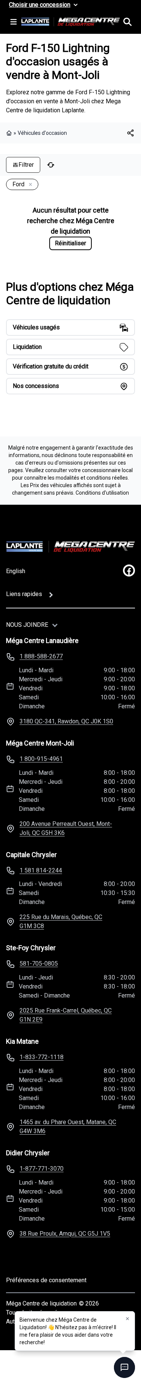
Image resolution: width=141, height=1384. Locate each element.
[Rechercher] (127, 21)
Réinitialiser (70, 243)
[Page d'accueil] (10, 133)
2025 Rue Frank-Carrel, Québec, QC (66, 1015)
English (15, 571)
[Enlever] (29, 184)
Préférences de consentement (46, 1280)
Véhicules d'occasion (42, 133)
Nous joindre (27, 624)
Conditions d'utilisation (102, 493)
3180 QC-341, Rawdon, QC (66, 721)
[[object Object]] (130, 132)
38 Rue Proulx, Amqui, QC (65, 1233)
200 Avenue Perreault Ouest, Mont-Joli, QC (66, 828)
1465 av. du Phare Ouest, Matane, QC (68, 1126)
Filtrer (26, 164)
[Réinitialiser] (50, 165)
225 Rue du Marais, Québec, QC (61, 921)
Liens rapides (24, 594)
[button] (127, 1318)
